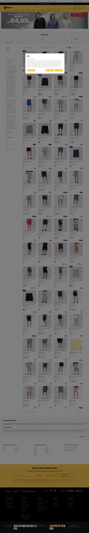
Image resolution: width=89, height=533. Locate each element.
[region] (45, 63)
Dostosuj (31, 70)
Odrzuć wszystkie (49, 70)
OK (58, 70)
